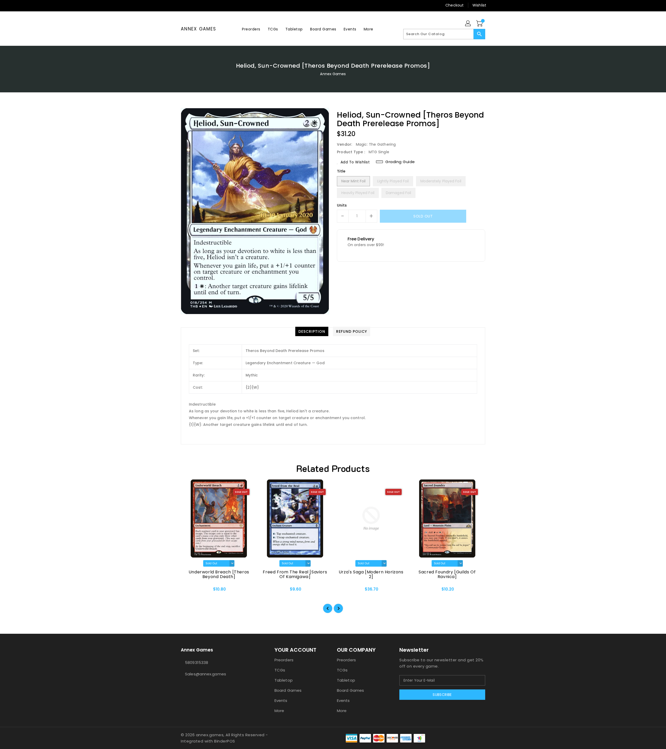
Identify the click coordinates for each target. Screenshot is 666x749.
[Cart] (480, 23)
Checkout (454, 5)
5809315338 (196, 662)
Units (342, 205)
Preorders (283, 660)
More (279, 710)
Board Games (288, 690)
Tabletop (283, 680)
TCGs (279, 670)
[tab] (311, 331)
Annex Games (198, 28)
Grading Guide (400, 161)
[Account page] (468, 23)
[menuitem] (251, 29)
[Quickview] (189, 591)
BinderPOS (224, 741)
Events (280, 700)
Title (341, 171)
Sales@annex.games (205, 674)
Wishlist (479, 5)
